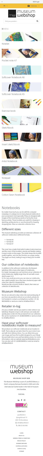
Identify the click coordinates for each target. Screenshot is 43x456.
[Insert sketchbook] (21, 137)
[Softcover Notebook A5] (21, 86)
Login (21, 433)
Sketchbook (7, 127)
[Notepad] (21, 170)
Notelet (5, 43)
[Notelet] (21, 36)
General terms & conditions (21, 438)
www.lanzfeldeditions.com (31, 339)
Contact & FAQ (21, 448)
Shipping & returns (21, 446)
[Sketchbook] (21, 120)
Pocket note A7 (9, 60)
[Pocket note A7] (21, 53)
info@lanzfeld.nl (7, 343)
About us (21, 435)
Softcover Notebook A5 (13, 94)
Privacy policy (21, 441)
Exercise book (8, 110)
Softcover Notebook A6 (13, 77)
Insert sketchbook (11, 144)
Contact (21, 411)
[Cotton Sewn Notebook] (21, 187)
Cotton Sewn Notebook (13, 194)
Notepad (6, 177)
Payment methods (21, 443)
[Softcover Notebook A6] (21, 70)
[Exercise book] (21, 103)
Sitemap (21, 451)
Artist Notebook (9, 161)
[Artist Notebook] (21, 154)
